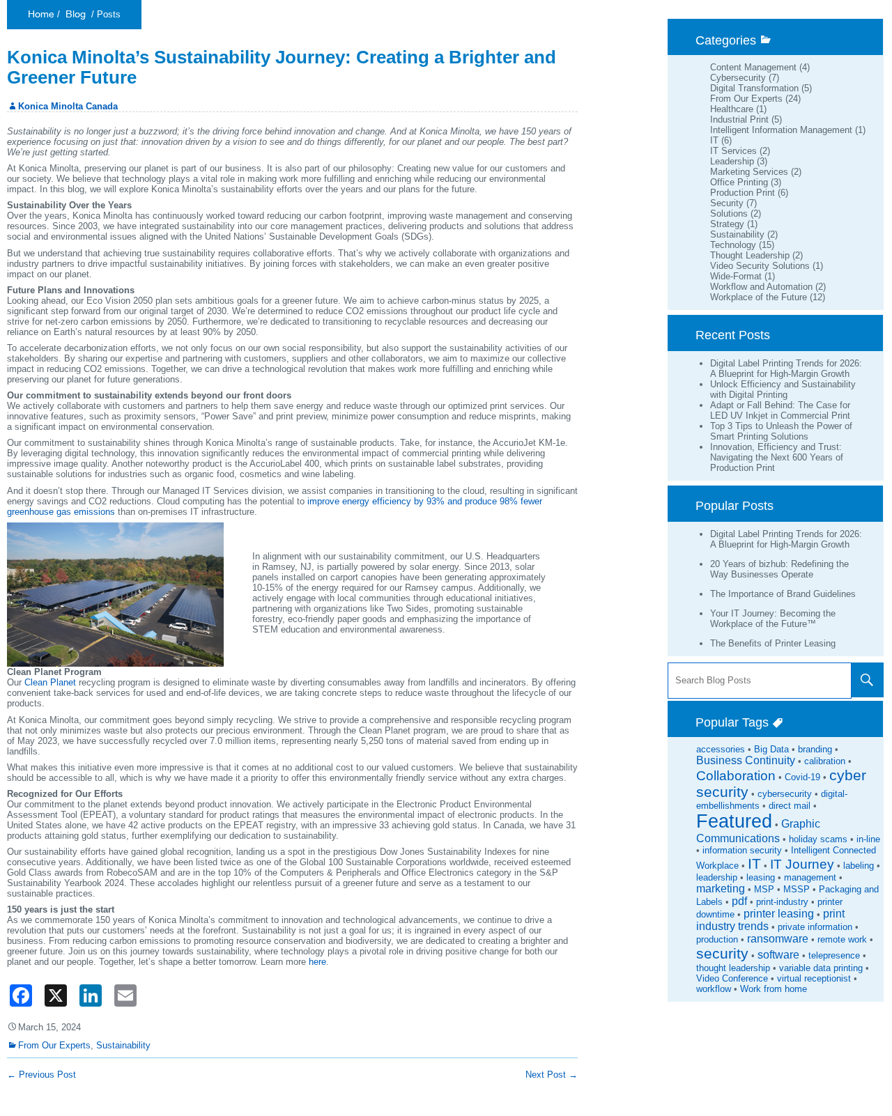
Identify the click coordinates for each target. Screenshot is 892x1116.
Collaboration (736, 775)
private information (815, 927)
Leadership (732, 161)
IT (714, 140)
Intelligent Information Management (781, 130)
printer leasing (779, 914)
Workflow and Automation (761, 286)
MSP (764, 889)
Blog (76, 15)
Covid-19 (802, 777)
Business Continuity (745, 760)
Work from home (773, 989)
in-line (868, 839)
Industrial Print (739, 119)
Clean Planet (50, 682)
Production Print (742, 192)
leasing (760, 877)
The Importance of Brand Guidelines (783, 594)
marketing (720, 888)
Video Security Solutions (760, 266)
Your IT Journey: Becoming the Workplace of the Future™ (773, 618)
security (722, 953)
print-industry (782, 902)
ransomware (777, 939)
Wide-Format (736, 276)
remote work (842, 939)
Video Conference (732, 978)
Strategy (727, 224)
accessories (720, 749)
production (717, 939)
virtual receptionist (814, 978)
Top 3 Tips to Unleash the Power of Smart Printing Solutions (781, 431)
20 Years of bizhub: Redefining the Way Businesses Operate (779, 569)
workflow (713, 989)
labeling (858, 865)
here (317, 961)
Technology (733, 245)
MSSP (796, 889)
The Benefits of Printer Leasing (773, 643)
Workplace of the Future (758, 297)
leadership (716, 877)
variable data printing (821, 968)
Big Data (771, 749)
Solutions (729, 213)
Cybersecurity (738, 77)
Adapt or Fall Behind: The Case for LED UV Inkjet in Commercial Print (780, 410)
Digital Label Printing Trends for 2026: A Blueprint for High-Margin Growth (786, 368)
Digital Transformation (754, 88)
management (810, 877)
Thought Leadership (750, 255)
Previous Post (41, 1074)
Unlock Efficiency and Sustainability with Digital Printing (783, 389)
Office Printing (739, 182)
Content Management (753, 67)
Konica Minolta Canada (68, 106)
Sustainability (737, 234)
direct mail (789, 805)
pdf (739, 901)
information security (742, 850)
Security (727, 203)
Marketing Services (749, 171)
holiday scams (818, 839)
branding (815, 749)
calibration (824, 761)
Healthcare (731, 109)
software (778, 955)
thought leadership (733, 968)
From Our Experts (746, 98)
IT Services (733, 151)
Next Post (551, 1074)
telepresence (834, 955)
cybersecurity (785, 794)
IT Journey (802, 864)
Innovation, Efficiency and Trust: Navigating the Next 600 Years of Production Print (776, 457)
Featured (734, 821)
